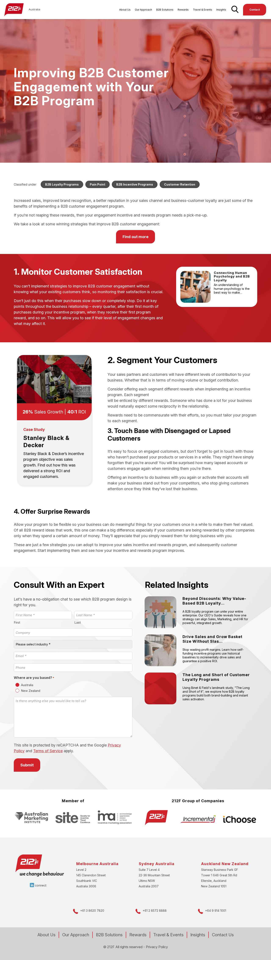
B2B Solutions (164, 9)
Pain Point (97, 184)
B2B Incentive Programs (134, 184)
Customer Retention (179, 184)
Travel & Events (202, 9)
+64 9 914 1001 (215, 910)
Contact (254, 9)
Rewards (183, 9)
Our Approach (143, 9)
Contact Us (223, 934)
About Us (125, 9)
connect (40, 885)
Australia (27, 685)
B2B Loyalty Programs (62, 184)
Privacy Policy (157, 947)
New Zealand (30, 691)
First (17, 622)
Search (234, 11)
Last (77, 622)
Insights (221, 9)
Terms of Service (48, 751)
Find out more (135, 236)
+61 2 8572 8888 (155, 910)
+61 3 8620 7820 (92, 910)
